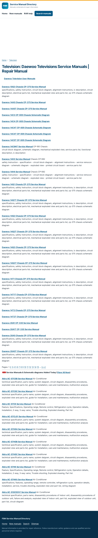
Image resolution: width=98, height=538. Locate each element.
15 (38, 367)
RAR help (28, 13)
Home (5, 13)
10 (25, 367)
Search (26, 523)
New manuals (15, 13)
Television (13, 60)
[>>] (44, 367)
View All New (63, 372)
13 (33, 367)
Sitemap (35, 523)
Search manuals (43, 13)
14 (35, 367)
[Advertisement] (49, 36)
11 (27, 367)
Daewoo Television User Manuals (19, 78)
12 (30, 367)
